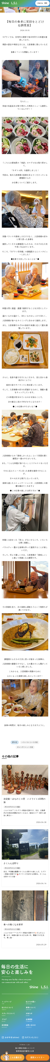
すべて (14, 742)
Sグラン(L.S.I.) (31, 1037)
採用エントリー (38, 1057)
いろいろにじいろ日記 (30, 742)
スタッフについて (8, 1014)
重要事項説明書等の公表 (25, 1051)
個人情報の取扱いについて (25, 1048)
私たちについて (7, 1008)
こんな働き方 (16, 1057)
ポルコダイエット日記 (25, 747)
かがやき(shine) (12, 1037)
